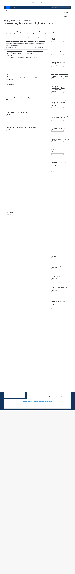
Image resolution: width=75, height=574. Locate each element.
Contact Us (42, 401)
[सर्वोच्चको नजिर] (16, 130)
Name (7, 72)
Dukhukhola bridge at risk (58, 128)
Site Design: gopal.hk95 (47, 409)
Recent (53, 39)
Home (5, 20)
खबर (12, 7)
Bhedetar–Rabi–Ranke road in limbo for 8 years (21, 128)
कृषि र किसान (16, 7)
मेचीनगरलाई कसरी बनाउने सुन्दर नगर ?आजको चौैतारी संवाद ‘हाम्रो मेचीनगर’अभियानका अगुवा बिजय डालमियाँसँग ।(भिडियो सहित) (59, 88)
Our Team (35, 401)
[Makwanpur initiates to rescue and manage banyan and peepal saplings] (57, 154)
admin (5, 25)
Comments (54, 40)
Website (7, 76)
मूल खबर (7, 7)
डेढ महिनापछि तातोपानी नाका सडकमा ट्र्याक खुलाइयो (59, 150)
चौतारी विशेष (30, 7)
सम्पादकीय (43, 7)
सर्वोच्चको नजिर (9, 213)
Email (7, 74)
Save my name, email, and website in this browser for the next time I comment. (25, 77)
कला (36, 7)
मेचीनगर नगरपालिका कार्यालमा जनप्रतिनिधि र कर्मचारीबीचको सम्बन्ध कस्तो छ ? (59, 51)
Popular (53, 38)
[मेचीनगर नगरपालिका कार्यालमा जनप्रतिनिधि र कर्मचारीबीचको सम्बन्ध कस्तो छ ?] (57, 42)
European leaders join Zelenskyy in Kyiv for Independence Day (26, 98)
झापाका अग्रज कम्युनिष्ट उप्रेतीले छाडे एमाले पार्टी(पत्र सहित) (58, 63)
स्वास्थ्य (21, 7)
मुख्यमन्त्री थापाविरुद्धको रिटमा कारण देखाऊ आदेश (17, 113)
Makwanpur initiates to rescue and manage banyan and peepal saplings (60, 164)
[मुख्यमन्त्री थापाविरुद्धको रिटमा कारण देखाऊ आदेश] (16, 100)
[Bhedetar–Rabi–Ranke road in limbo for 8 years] (16, 115)
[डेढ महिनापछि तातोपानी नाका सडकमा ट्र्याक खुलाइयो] (57, 142)
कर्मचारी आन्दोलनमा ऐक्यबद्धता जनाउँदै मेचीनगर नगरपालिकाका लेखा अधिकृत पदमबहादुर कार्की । (60, 75)
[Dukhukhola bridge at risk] (57, 120)
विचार (39, 7)
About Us (30, 401)
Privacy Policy (48, 401)
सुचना (48, 7)
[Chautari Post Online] (37, 2)
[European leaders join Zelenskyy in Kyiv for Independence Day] (16, 85)
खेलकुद (25, 7)
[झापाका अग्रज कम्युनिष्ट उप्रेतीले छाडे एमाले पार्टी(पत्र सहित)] (57, 54)
